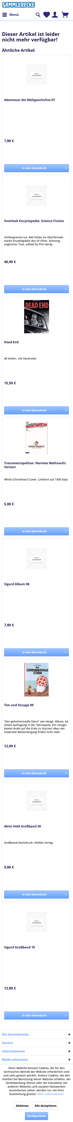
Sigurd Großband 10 (19, 947)
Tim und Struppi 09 (18, 705)
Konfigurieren (36, 1116)
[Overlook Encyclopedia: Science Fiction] (36, 195)
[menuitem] (10, 15)
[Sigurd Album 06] (36, 558)
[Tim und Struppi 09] (36, 679)
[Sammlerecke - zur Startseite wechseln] (18, 5)
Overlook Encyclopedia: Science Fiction (34, 221)
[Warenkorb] (65, 14)
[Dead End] (36, 316)
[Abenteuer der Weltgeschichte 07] (36, 74)
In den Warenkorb (34, 168)
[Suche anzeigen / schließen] (37, 15)
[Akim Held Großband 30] (36, 800)
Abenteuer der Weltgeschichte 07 (29, 100)
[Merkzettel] (46, 15)
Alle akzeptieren (45, 1106)
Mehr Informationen (50, 1094)
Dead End (11, 342)
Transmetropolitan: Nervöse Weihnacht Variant (35, 465)
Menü (14, 14)
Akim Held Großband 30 (22, 826)
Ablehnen (22, 1106)
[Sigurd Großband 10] (36, 921)
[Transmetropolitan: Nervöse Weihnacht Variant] (36, 437)
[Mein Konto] (55, 15)
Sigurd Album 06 (16, 584)
